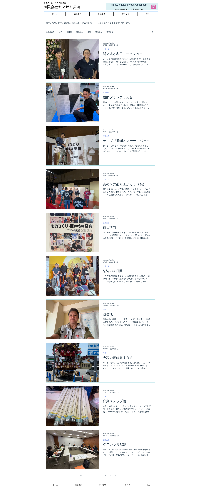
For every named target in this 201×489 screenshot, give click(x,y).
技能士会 (79, 32)
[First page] (81, 476)
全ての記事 (50, 32)
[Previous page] (86, 476)
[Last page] (120, 476)
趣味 (89, 32)
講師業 (69, 32)
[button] (152, 32)
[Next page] (115, 476)
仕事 (60, 32)
